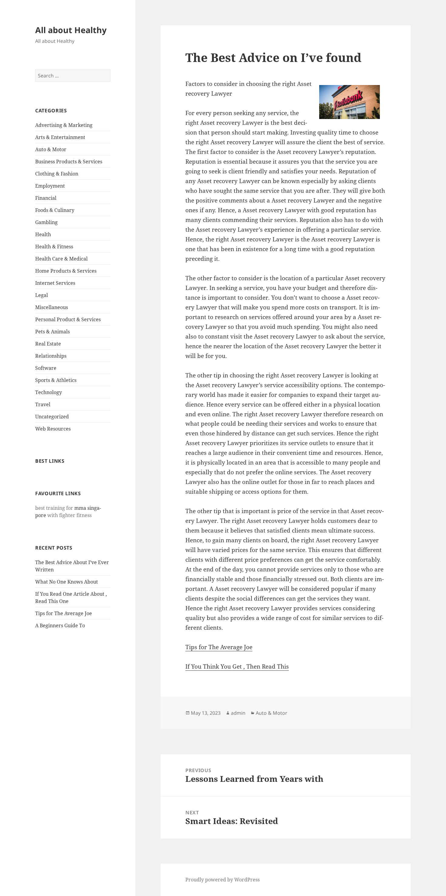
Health (43, 234)
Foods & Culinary (54, 210)
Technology (48, 392)
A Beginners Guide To (60, 625)
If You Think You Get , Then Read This (237, 666)
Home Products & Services (65, 270)
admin (238, 713)
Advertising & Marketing (64, 125)
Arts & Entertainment (60, 137)
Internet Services (55, 283)
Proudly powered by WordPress (222, 879)
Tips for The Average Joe (63, 613)
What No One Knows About (66, 581)
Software (45, 368)
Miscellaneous (51, 307)
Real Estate (48, 343)
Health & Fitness (54, 246)
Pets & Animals (52, 331)
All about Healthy (70, 30)
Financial (45, 198)
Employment (50, 185)
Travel (42, 404)
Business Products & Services (68, 161)
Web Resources (53, 428)
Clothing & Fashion (56, 173)
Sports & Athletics (55, 380)
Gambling (46, 222)
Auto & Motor (50, 149)
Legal (41, 295)
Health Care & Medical (61, 258)
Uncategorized (52, 416)
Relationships (50, 356)
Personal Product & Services (68, 319)
